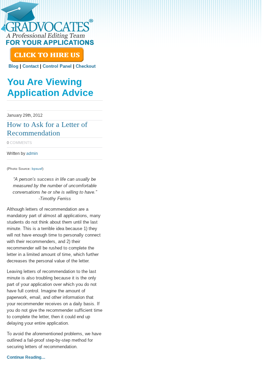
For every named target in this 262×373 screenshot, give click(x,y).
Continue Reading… (26, 357)
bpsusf (37, 169)
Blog (13, 66)
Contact (31, 66)
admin (32, 153)
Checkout (86, 66)
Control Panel (57, 66)
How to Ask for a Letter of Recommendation (47, 128)
